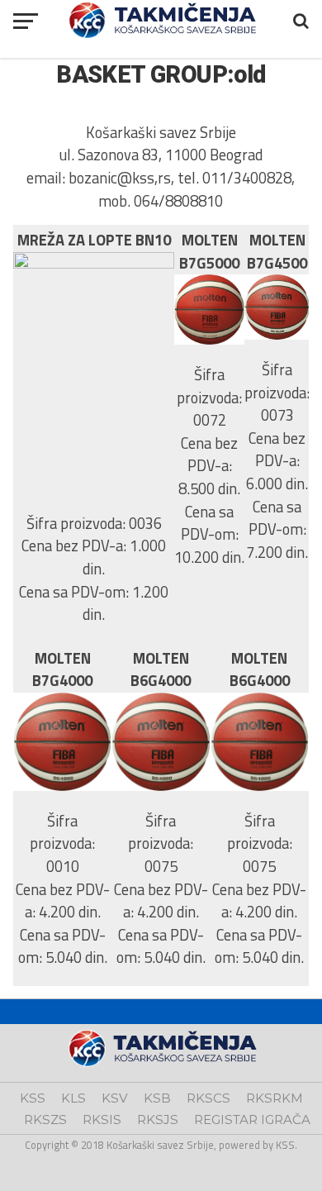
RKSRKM (274, 1098)
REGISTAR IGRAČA (252, 1119)
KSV (115, 1098)
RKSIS (102, 1119)
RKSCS (208, 1098)
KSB (157, 1098)
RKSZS (45, 1119)
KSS (32, 1098)
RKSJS (157, 1119)
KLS (73, 1098)
